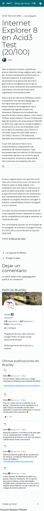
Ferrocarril (4, 509)
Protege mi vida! (13, 258)
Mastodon (13, 509)
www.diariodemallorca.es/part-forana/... (18, 461)
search (34, 3)
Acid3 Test (30, 100)
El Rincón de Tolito (17, 238)
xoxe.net (8, 318)
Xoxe (10, 60)
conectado (26, 276)
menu (3, 3)
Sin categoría (30, 16)
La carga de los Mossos (16, 253)
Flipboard (22, 509)
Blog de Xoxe (22, 3)
